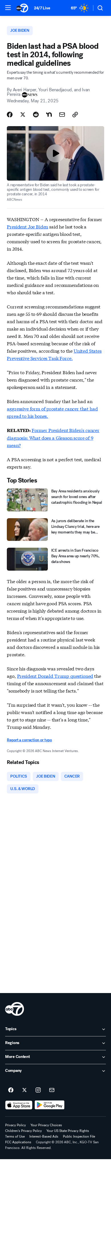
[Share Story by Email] (62, 114)
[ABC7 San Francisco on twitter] (24, 1090)
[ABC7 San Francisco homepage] (22, 7)
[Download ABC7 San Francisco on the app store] (18, 1105)
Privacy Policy (15, 1125)
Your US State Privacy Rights (67, 1131)
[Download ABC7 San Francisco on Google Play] (50, 1105)
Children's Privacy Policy (23, 1131)
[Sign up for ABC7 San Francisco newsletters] (51, 1090)
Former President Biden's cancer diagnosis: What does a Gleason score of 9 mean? (53, 437)
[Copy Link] (75, 114)
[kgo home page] (14, 1009)
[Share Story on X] (23, 114)
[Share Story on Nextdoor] (49, 114)
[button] (8, 7)
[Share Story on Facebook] (10, 114)
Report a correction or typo (29, 740)
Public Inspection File (79, 1136)
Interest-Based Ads (43, 1136)
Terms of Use (15, 1136)
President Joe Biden (27, 226)
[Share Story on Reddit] (36, 114)
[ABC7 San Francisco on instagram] (38, 1090)
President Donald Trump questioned (55, 675)
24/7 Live (42, 8)
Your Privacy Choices (46, 1125)
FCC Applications (18, 1142)
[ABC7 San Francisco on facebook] (11, 1090)
